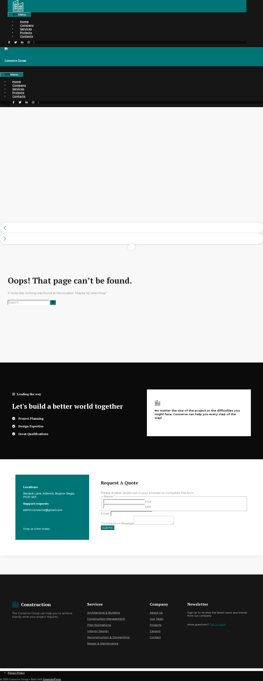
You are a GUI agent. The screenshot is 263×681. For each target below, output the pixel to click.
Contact (155, 637)
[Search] (53, 302)
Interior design (98, 631)
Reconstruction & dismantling (108, 637)
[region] (131, 178)
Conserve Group (15, 60)
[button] (15, 45)
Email (106, 513)
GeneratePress (52, 679)
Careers (155, 631)
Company (27, 25)
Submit (107, 527)
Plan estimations (99, 625)
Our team (156, 619)
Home (24, 21)
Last (148, 506)
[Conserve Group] (18, 10)
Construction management (106, 619)
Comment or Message (117, 523)
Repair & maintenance (102, 643)
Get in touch (218, 624)
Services (26, 29)
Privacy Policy (16, 673)
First (148, 501)
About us (156, 612)
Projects (26, 32)
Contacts (26, 36)
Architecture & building (103, 612)
